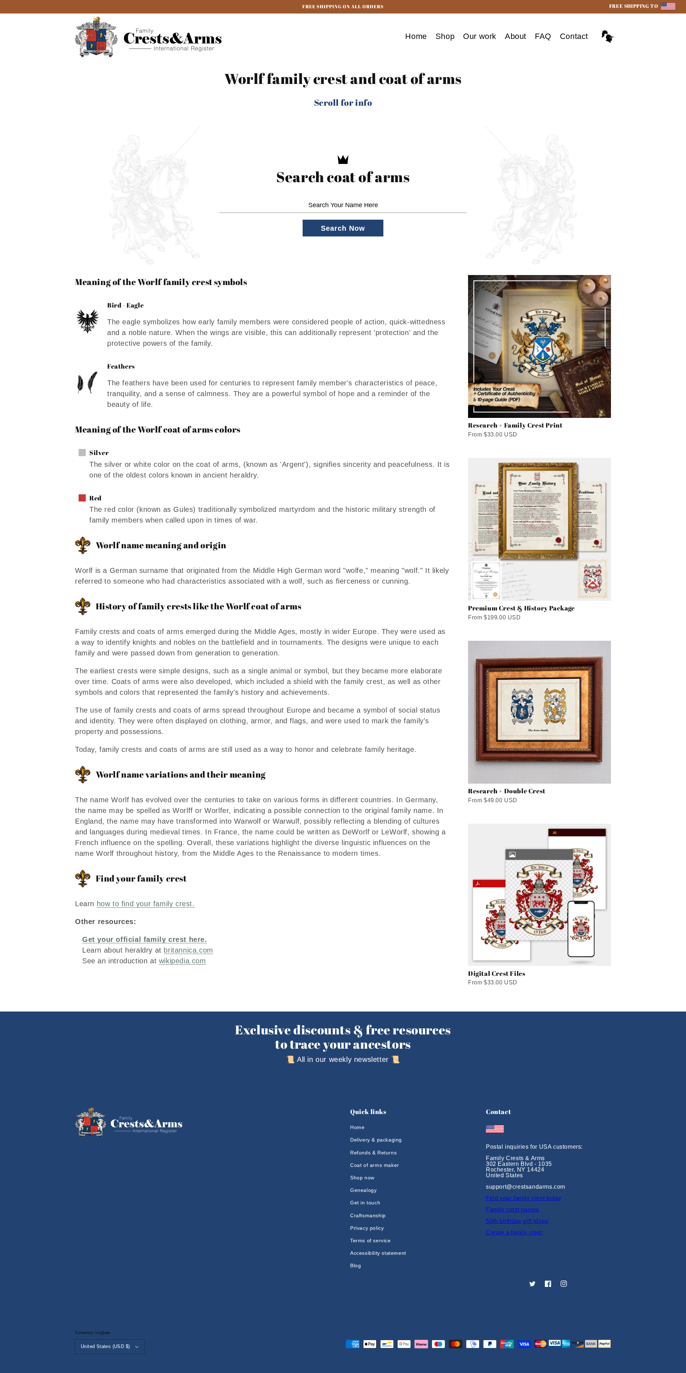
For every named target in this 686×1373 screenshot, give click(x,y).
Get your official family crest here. (144, 939)
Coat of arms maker (374, 1165)
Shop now (362, 1177)
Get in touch (365, 1202)
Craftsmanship (368, 1215)
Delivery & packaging (376, 1140)
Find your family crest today (523, 1198)
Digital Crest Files (496, 973)
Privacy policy (367, 1228)
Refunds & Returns (373, 1152)
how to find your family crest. (146, 904)
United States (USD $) (105, 1346)
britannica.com (188, 950)
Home (357, 1127)
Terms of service (370, 1240)
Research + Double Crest (507, 791)
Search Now (343, 228)
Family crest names (512, 1210)
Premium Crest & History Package (521, 608)
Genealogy (363, 1190)
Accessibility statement (378, 1253)
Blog (355, 1265)
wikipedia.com (182, 961)
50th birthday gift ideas (517, 1221)
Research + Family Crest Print (515, 425)
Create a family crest (514, 1232)
